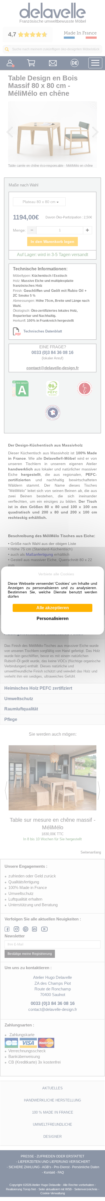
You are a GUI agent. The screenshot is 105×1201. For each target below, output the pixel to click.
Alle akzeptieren (52, 607)
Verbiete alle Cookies (56, 574)
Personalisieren (53, 618)
